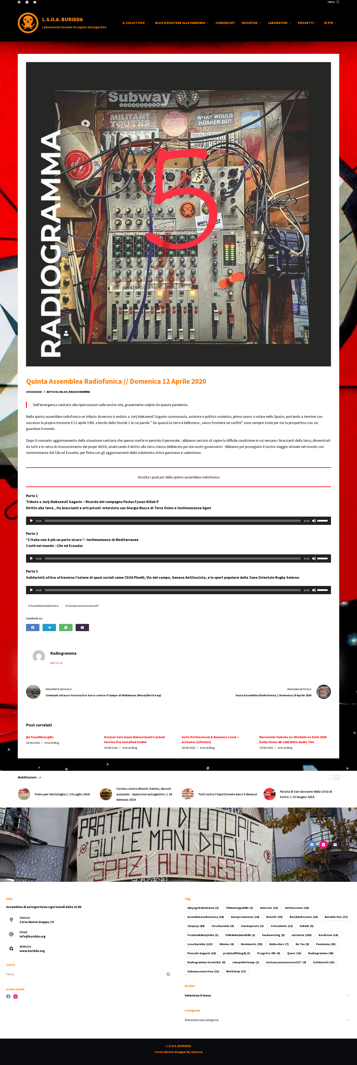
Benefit (274, 917)
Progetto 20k (268, 953)
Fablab (306, 926)
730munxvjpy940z (239, 908)
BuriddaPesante (304, 917)
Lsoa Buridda (200, 944)
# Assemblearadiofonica (43, 606)
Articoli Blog (57, 391)
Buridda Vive (336, 917)
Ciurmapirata (252, 926)
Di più (328, 23)
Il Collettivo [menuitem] (134, 23)
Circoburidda (223, 926)
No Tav (302, 944)
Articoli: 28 (56, 663)
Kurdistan (328, 935)
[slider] (323, 520)
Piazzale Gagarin (201, 953)
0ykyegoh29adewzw (203, 908)
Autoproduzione (245, 917)
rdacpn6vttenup (245, 962)
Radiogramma (320, 953)
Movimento (251, 944)
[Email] (34, 2)
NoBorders (279, 944)
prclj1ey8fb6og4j (236, 953)
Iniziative (302, 935)
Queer (294, 953)
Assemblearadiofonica (205, 917)
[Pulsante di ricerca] (168, 974)
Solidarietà (323, 962)
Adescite (269, 908)
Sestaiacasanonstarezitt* (286, 962)
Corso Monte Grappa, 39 (37, 922)
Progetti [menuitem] (306, 23)
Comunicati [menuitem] (225, 23)
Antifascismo (297, 908)
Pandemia (326, 944)
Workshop (236, 971)
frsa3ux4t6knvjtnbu (202, 935)
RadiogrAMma (79, 391)
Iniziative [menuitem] (250, 23)
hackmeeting (273, 935)
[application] (178, 521)
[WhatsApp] (66, 627)
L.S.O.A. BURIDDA (62, 19)
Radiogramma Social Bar (206, 962)
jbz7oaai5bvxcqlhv (40, 737)
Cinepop (196, 926)
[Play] (31, 521)
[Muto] (314, 521)
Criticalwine (282, 926)
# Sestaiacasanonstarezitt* (82, 606)
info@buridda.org (32, 936)
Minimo (227, 944)
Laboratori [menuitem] (278, 23)
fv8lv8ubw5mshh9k (240, 935)
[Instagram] (27, 2)
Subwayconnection (203, 971)
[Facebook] (19, 2)
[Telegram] (49, 627)
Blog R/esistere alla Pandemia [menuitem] (180, 23)
